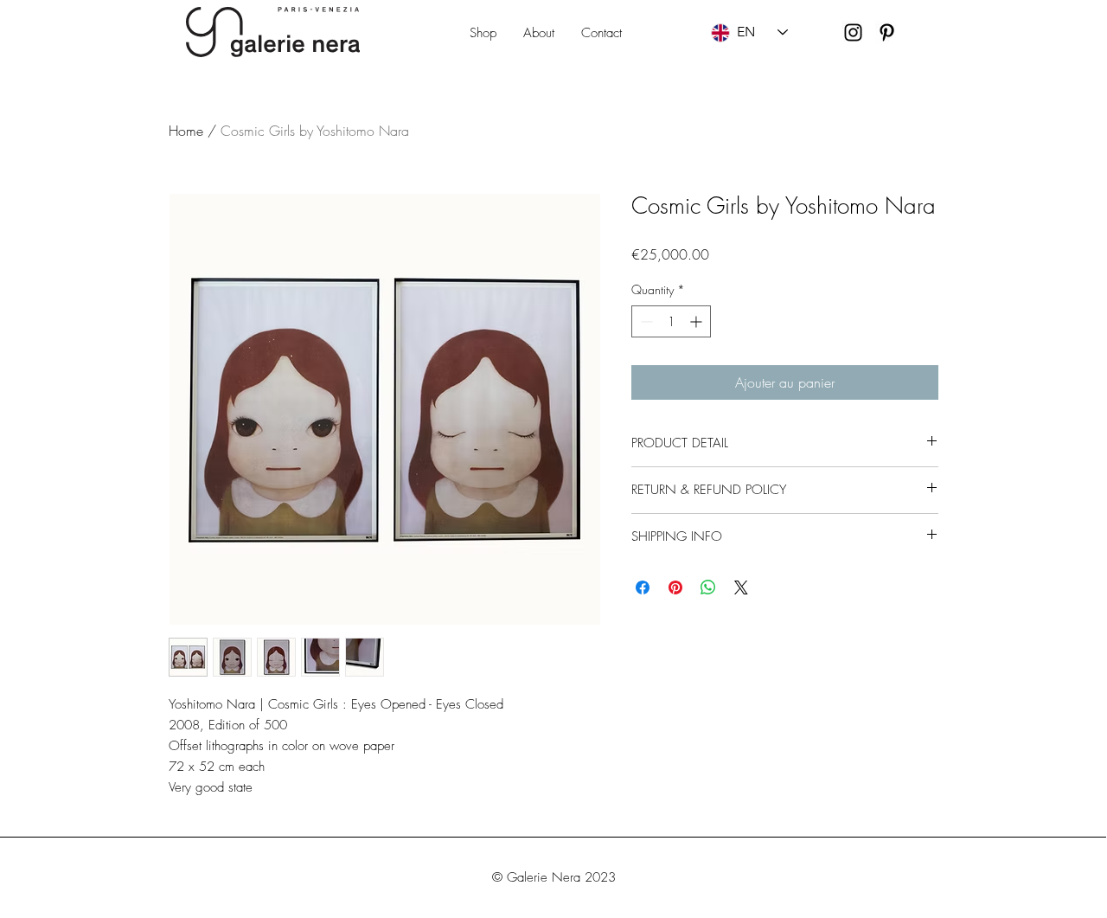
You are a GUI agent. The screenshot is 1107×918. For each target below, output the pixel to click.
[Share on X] (741, 587)
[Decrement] (645, 321)
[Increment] (697, 321)
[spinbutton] (671, 321)
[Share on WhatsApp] (708, 587)
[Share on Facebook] (642, 587)
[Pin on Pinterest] (675, 587)
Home (186, 130)
